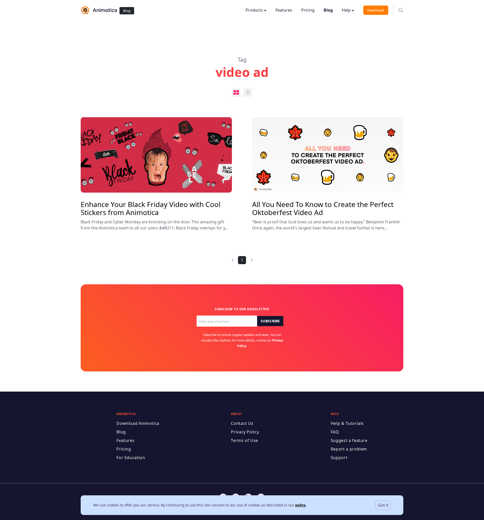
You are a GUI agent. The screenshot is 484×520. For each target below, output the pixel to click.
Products (254, 10)
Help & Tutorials (347, 423)
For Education (130, 457)
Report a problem (349, 449)
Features (284, 10)
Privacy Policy (245, 432)
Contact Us (242, 423)
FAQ (335, 432)
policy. (300, 505)
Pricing (308, 10)
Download (375, 10)
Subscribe (270, 321)
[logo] (99, 10)
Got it (383, 505)
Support (339, 457)
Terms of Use (244, 440)
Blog (127, 10)
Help (346, 10)
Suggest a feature (349, 440)
